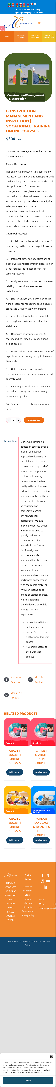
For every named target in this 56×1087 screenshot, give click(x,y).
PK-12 (7, 37)
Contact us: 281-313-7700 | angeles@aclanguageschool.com (28, 11)
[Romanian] (20, 6)
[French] (31, 4)
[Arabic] (9, 4)
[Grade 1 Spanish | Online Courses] (41, 732)
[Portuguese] (16, 6)
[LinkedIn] (45, 887)
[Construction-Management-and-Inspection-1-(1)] (28, 77)
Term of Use (36, 941)
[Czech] (20, 4)
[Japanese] (35, 4)
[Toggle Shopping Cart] (39, 22)
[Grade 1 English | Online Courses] (14, 732)
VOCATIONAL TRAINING (21, 37)
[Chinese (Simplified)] (13, 4)
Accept (28, 1080)
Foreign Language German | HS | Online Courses (41, 827)
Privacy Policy (28, 915)
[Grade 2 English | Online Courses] (14, 800)
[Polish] (13, 6)
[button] (52, 1056)
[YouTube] (48, 881)
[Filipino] (28, 4)
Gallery (28, 894)
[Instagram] (42, 881)
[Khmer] (9, 6)
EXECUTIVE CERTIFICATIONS (49, 37)
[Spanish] (24, 6)
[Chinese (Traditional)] (16, 4)
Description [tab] (10, 441)
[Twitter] (48, 875)
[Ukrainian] (28, 6)
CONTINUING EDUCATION (35, 37)
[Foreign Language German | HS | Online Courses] (41, 800)
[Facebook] (42, 875)
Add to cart (34, 420)
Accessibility (24, 941)
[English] (24, 4)
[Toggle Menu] (51, 23)
